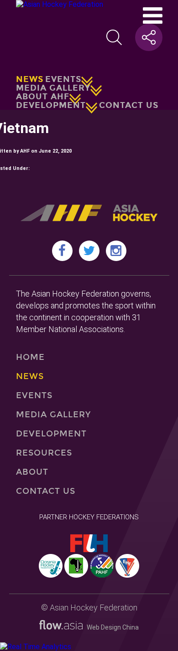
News (29, 79)
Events (63, 79)
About (32, 472)
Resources (44, 453)
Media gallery (53, 88)
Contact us (128, 105)
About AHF (42, 96)
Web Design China (111, 627)
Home (30, 357)
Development (51, 105)
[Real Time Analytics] (35, 646)
